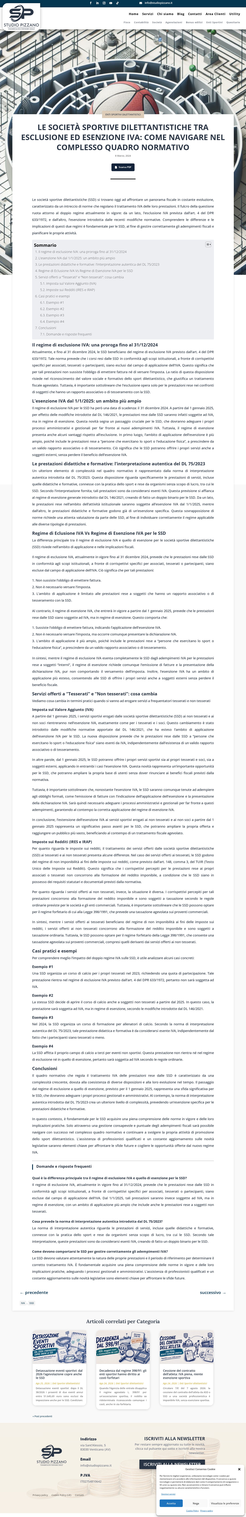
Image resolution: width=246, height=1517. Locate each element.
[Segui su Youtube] (110, 3)
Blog (180, 14)
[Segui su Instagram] (104, 3)
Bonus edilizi (194, 22)
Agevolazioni (174, 22)
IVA (23, 1303)
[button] (239, 1469)
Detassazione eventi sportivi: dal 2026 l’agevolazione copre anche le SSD (59, 1374)
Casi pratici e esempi (54, 296)
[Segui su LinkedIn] (97, 3)
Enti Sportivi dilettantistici (123, 114)
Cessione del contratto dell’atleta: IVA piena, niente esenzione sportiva (183, 1374)
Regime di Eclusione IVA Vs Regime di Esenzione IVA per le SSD (85, 270)
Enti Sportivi (214, 22)
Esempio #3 (55, 315)
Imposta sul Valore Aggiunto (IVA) (71, 283)
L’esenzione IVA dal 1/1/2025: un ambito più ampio (76, 258)
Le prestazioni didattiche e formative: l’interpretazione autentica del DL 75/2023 (98, 264)
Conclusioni (47, 328)
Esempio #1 (55, 302)
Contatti (195, 14)
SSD (31, 1303)
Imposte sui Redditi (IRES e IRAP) (70, 290)
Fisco (127, 22)
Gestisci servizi (168, 1494)
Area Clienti (216, 14)
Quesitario (233, 22)
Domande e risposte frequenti (69, 334)
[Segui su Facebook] (90, 3)
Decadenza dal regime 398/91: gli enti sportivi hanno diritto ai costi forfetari (122, 1374)
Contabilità (141, 22)
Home (134, 14)
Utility (234, 14)
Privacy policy (206, 1510)
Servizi (147, 14)
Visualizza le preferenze (225, 1503)
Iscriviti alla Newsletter (172, 1464)
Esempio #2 (55, 309)
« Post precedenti (42, 1416)
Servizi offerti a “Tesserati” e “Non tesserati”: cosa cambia (81, 277)
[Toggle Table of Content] (206, 244)
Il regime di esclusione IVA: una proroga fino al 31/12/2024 (82, 251)
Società (157, 22)
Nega (196, 1503)
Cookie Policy (192, 1510)
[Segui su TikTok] (117, 3)
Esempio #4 (55, 321)
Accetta (171, 1503)
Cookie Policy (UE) (61, 1495)
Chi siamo (165, 14)
